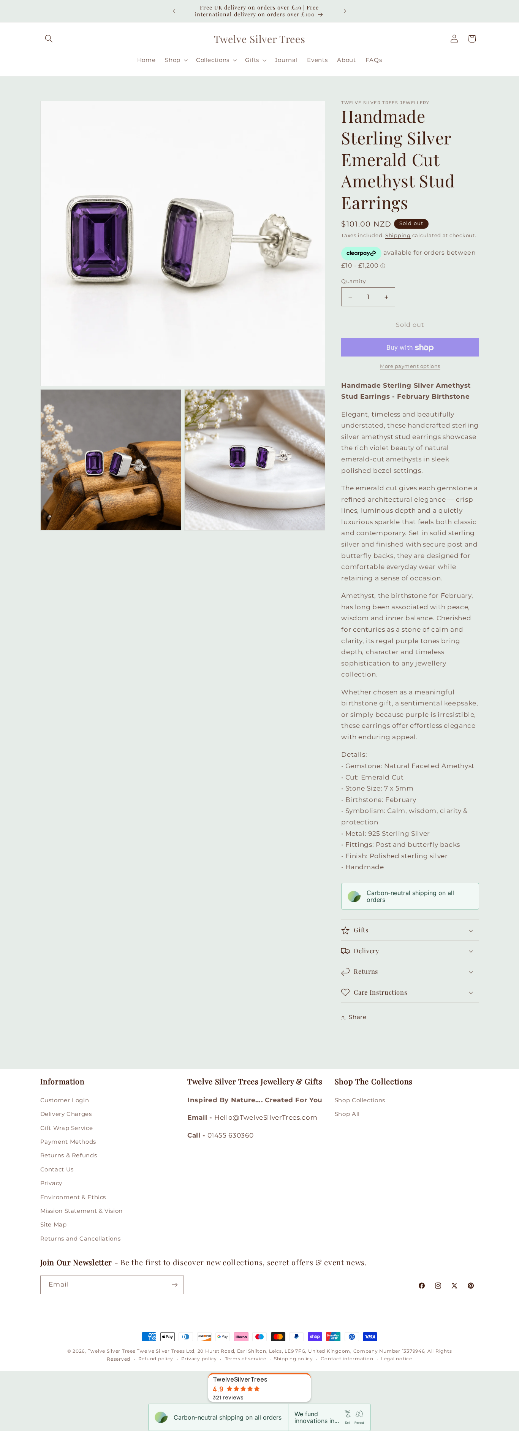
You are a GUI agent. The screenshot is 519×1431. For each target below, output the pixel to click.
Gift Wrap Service (66, 1127)
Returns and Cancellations (80, 1238)
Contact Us (57, 1169)
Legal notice (396, 1359)
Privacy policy (199, 1359)
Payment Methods (68, 1141)
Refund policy (156, 1359)
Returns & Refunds (68, 1155)
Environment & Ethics (73, 1196)
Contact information (347, 1359)
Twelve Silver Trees (112, 1351)
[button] (49, 39)
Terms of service (245, 1359)
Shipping (398, 236)
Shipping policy (293, 1359)
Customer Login (64, 1100)
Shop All (347, 1114)
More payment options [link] (410, 366)
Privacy (51, 1183)
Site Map (53, 1224)
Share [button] (357, 1017)
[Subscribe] (174, 1284)
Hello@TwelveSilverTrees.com (265, 1117)
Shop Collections (360, 1100)
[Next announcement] (345, 11)
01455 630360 (230, 1135)
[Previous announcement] (174, 11)
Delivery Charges (66, 1114)
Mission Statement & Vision (81, 1210)
